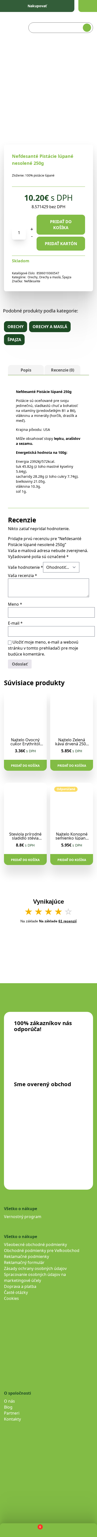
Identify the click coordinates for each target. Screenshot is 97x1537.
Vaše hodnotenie (25, 567)
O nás (9, 1401)
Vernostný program (22, 1216)
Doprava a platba (20, 1286)
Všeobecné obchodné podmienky (35, 1244)
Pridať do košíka (61, 224)
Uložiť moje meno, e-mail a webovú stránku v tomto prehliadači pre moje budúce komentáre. (43, 648)
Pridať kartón (61, 243)
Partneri (11, 1413)
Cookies (11, 1298)
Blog (8, 1407)
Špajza (66, 277)
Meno (15, 604)
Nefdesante (32, 281)
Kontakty (12, 1419)
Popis (26, 370)
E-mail (15, 623)
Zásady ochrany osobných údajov (35, 1268)
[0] (36, 1530)
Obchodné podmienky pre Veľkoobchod (41, 1250)
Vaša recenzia (22, 575)
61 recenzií (67, 921)
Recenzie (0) (62, 370)
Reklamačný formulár (24, 1262)
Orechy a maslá (50, 277)
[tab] (26, 370)
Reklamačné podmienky (26, 1256)
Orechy (33, 277)
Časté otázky (16, 1292)
